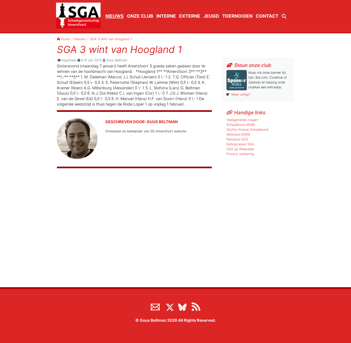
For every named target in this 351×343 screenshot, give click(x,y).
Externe (189, 16)
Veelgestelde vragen (242, 120)
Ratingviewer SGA (240, 144)
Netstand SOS (237, 139)
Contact (267, 16)
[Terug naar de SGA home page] (78, 15)
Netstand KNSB (238, 134)
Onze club (140, 16)
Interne (166, 16)
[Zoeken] (284, 16)
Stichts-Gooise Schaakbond (247, 129)
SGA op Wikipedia (240, 149)
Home (65, 39)
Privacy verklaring (240, 154)
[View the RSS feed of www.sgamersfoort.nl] (195, 306)
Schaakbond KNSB (240, 125)
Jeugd (211, 16)
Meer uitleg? (240, 94)
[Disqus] (134, 225)
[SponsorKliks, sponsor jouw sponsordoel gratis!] (236, 80)
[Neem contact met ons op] (155, 306)
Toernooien (237, 16)
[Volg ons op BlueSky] (182, 306)
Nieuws (114, 16)
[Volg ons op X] (168, 306)
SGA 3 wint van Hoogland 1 (111, 39)
